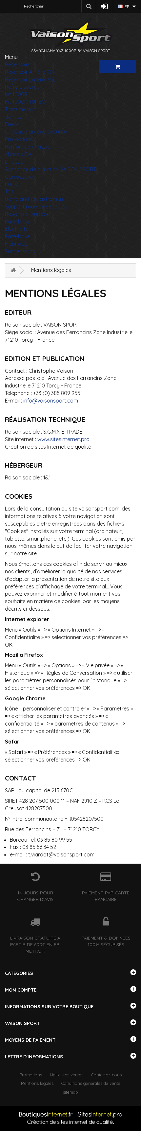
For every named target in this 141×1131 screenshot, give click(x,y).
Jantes (13, 117)
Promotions (31, 1074)
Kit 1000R (16, 94)
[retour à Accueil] (13, 270)
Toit (9, 191)
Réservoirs (17, 64)
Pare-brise (17, 221)
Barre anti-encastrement (35, 199)
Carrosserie (19, 176)
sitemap (70, 1092)
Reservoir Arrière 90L (30, 72)
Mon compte (20, 990)
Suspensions (20, 251)
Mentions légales (37, 1083)
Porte (11, 184)
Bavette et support (28, 214)
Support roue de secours (35, 206)
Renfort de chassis (27, 146)
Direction (16, 161)
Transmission (20, 109)
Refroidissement (24, 86)
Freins (12, 124)
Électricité (17, 228)
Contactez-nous (106, 1074)
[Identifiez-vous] (104, 6)
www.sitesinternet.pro (63, 439)
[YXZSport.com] (70, 33)
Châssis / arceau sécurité (36, 131)
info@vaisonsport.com (50, 400)
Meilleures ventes (66, 1074)
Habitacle (16, 244)
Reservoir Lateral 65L (30, 79)
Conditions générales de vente (90, 1083)
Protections (19, 139)
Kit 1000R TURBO (25, 102)
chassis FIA (18, 154)
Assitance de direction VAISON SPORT (50, 169)
